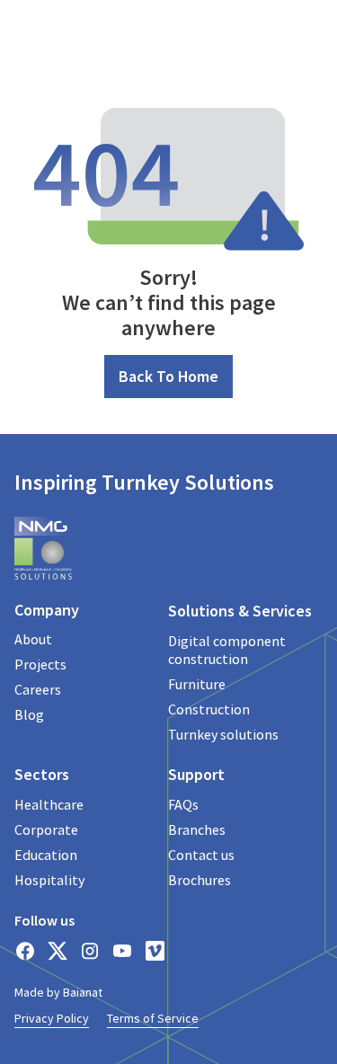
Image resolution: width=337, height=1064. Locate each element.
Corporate (46, 829)
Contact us (201, 855)
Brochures (199, 880)
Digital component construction (227, 650)
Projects (40, 664)
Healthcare (49, 804)
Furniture (197, 684)
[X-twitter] (57, 951)
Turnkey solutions (223, 734)
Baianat (82, 992)
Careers (37, 689)
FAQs (183, 804)
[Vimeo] (154, 951)
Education (45, 855)
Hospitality (49, 880)
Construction (209, 709)
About (33, 639)
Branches (197, 829)
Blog (29, 714)
